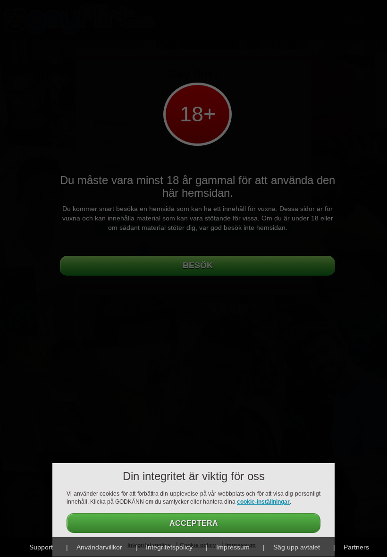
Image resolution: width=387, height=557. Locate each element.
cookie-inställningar (263, 501)
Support (41, 547)
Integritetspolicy (169, 547)
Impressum (233, 547)
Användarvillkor (99, 547)
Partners (356, 547)
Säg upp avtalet (296, 547)
